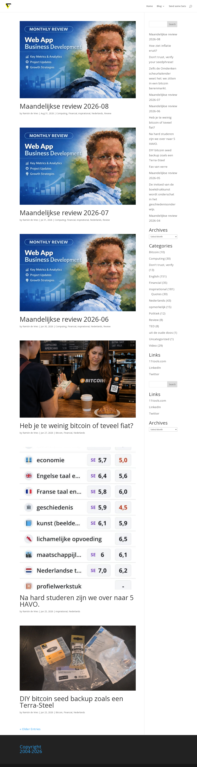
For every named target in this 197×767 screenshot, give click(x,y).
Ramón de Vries (30, 113)
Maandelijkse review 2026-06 (64, 319)
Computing (61, 113)
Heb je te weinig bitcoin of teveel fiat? (76, 425)
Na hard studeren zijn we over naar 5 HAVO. (77, 601)
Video (153, 346)
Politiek (154, 313)
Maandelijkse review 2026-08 (64, 106)
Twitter (154, 374)
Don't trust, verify (161, 265)
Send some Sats (177, 6)
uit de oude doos (161, 333)
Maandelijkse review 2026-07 (64, 212)
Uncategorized (159, 339)
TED (152, 326)
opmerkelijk (157, 307)
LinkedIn (155, 368)
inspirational (84, 113)
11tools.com (157, 361)
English (154, 276)
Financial (72, 113)
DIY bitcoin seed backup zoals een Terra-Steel (71, 702)
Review (107, 113)
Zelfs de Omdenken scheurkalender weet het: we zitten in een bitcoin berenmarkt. (162, 78)
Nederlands (97, 113)
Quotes (156, 294)
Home (149, 6)
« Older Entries (30, 729)
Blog (159, 6)
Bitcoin (59, 432)
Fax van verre (158, 167)
